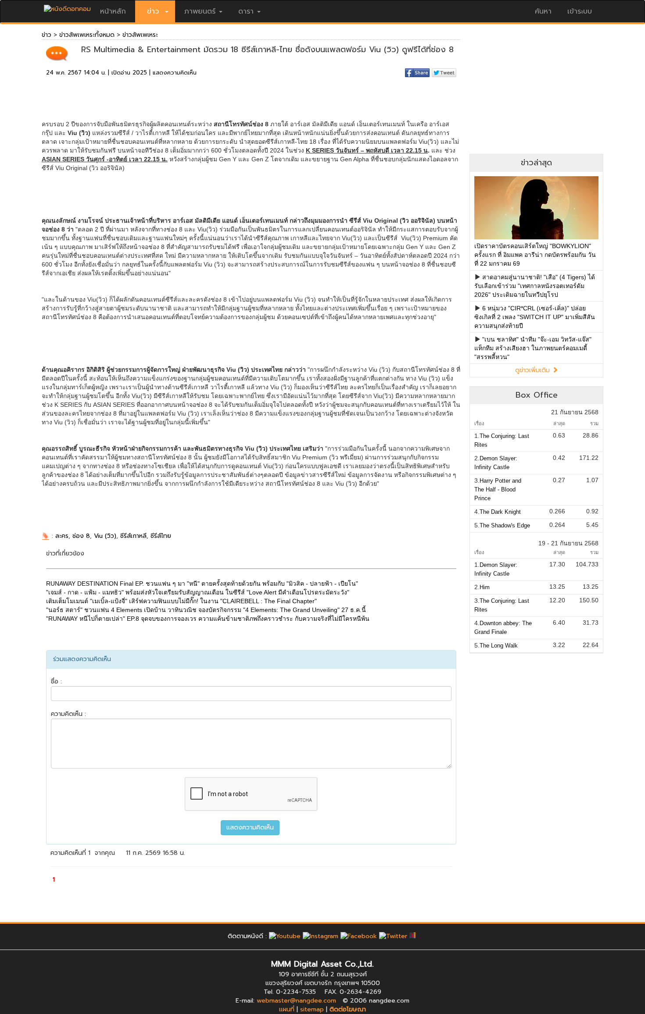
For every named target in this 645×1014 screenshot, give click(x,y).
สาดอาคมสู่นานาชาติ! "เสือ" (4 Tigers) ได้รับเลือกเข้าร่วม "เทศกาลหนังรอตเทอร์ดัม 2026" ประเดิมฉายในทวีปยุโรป (534, 286)
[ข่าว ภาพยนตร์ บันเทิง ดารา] (67, 6)
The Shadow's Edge (505, 525)
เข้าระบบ (580, 11)
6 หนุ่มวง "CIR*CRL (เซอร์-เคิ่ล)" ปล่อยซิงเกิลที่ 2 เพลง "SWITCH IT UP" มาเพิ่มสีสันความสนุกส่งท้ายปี (534, 317)
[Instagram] (320, 936)
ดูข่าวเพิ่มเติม (533, 370)
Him (485, 587)
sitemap (312, 1009)
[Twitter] (393, 936)
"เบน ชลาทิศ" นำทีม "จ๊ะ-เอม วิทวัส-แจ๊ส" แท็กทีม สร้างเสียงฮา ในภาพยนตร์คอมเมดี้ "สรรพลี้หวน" (532, 348)
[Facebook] (358, 936)
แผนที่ (286, 1009)
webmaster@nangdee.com (296, 1000)
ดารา (246, 11)
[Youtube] (285, 936)
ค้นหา (543, 11)
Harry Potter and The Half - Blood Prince (497, 489)
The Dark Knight (500, 512)
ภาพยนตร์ (200, 11)
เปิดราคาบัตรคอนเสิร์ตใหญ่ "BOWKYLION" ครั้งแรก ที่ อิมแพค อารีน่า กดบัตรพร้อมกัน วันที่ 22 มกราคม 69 (535, 254)
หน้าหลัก (113, 11)
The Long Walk (499, 645)
